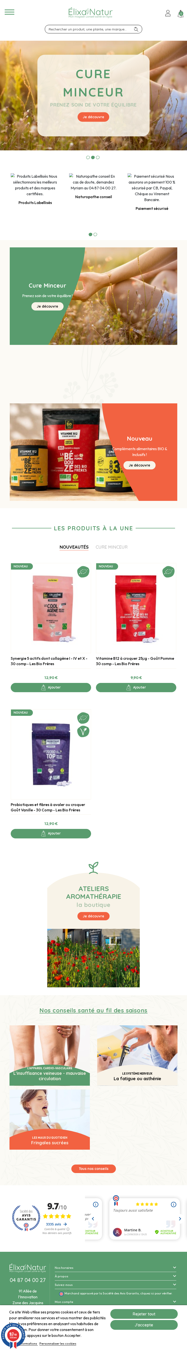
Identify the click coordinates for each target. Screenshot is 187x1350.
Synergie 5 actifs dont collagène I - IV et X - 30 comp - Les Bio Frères (49, 661)
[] (138, 29)
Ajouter (54, 687)
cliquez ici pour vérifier (156, 1293)
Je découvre (93, 117)
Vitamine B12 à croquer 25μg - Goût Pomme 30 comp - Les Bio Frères (135, 661)
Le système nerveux (137, 1073)
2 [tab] (93, 157)
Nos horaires (64, 1268)
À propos (61, 1276)
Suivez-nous (64, 1285)
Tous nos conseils (93, 1168)
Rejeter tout (144, 1313)
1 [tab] (88, 157)
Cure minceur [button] (112, 547)
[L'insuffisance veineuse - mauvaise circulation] (49, 1055)
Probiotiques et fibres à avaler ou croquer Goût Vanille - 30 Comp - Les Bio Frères (48, 807)
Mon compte (64, 1302)
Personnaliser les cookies (57, 1343)
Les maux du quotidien (49, 1137)
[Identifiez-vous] (167, 13)
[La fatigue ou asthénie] (137, 1055)
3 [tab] (98, 157)
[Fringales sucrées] (49, 1119)
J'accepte (144, 1324)
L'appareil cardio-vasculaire (49, 1068)
